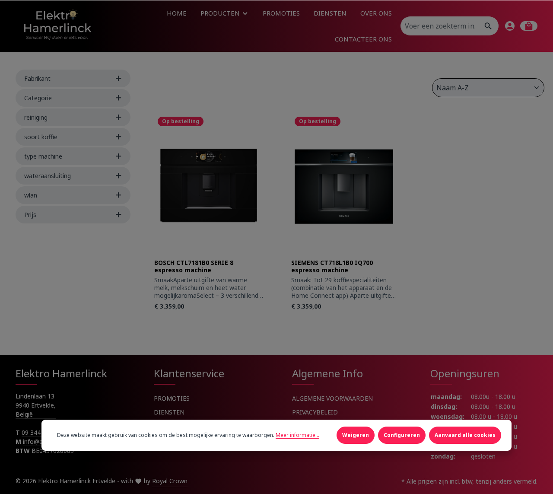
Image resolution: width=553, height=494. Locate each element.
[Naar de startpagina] (57, 25)
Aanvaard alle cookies (465, 435)
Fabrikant (37, 78)
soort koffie (40, 137)
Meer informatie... (297, 435)
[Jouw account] (510, 26)
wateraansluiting (47, 176)
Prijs (30, 214)
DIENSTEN (169, 412)
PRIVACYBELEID (315, 412)
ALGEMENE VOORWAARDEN (332, 398)
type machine (43, 156)
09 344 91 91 (40, 432)
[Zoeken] (488, 25)
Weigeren (355, 435)
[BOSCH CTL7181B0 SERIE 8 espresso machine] (209, 186)
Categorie (38, 98)
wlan (30, 195)
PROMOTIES (172, 398)
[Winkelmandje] (528, 26)
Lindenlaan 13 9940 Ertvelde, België (36, 405)
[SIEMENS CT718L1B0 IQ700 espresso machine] (345, 186)
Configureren (402, 435)
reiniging (36, 117)
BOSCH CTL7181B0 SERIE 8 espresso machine (193, 266)
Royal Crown (170, 481)
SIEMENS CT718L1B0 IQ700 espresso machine (332, 266)
